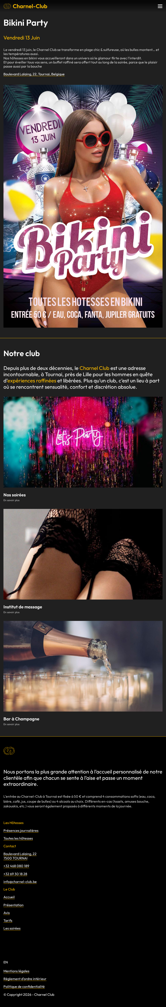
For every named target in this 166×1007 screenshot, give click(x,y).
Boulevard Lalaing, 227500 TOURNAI (20, 856)
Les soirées (12, 928)
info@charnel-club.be (20, 881)
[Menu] (160, 6)
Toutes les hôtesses (18, 838)
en (5, 962)
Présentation (13, 905)
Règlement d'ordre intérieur (24, 979)
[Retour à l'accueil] (25, 6)
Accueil (9, 897)
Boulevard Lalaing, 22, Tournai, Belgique (34, 74)
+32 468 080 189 (16, 866)
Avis (6, 913)
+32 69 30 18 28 (15, 874)
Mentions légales (16, 971)
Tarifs (7, 920)
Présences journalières (20, 830)
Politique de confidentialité (24, 986)
